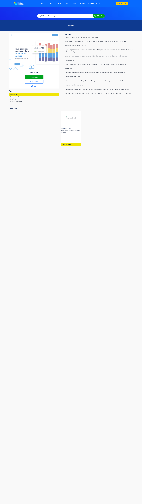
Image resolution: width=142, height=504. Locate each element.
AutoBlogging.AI (66, 128)
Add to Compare (34, 81)
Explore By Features (94, 3)
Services (82, 3)
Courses (73, 3)
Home (41, 3)
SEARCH (99, 16)
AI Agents (58, 3)
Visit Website (34, 77)
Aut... (65, 132)
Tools (66, 3)
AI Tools (49, 3)
